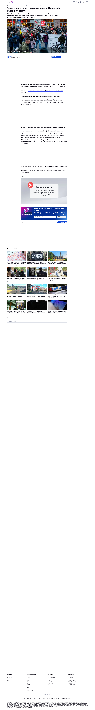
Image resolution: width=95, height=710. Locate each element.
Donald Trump (70, 677)
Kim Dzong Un (70, 676)
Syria (28, 683)
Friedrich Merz (70, 686)
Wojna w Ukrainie (51, 683)
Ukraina (28, 677)
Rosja (28, 680)
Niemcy (28, 687)
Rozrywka (36, 2)
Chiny (49, 680)
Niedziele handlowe (51, 677)
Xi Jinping (70, 683)
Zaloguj (82, 2)
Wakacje (49, 686)
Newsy (49, 676)
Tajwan (28, 684)
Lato (48, 684)
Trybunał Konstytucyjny (52, 681)
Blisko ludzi (18, 2)
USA (28, 686)
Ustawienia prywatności (65, 698)
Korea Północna (30, 676)
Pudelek (8, 680)
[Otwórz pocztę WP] (74, 2)
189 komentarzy (57, 56)
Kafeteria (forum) (10, 677)
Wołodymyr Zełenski (71, 684)
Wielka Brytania (30, 690)
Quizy (30, 2)
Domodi (8, 676)
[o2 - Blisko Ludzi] (13, 2)
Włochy (28, 681)
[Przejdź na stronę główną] (8, 3)
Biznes (47, 2)
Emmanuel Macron (71, 680)
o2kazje (25, 2)
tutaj (31, 707)
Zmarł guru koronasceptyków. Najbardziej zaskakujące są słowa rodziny (46, 127)
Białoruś (28, 688)
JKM (11, 56)
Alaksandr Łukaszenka (72, 681)
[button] (77, 2)
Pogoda (42, 2)
